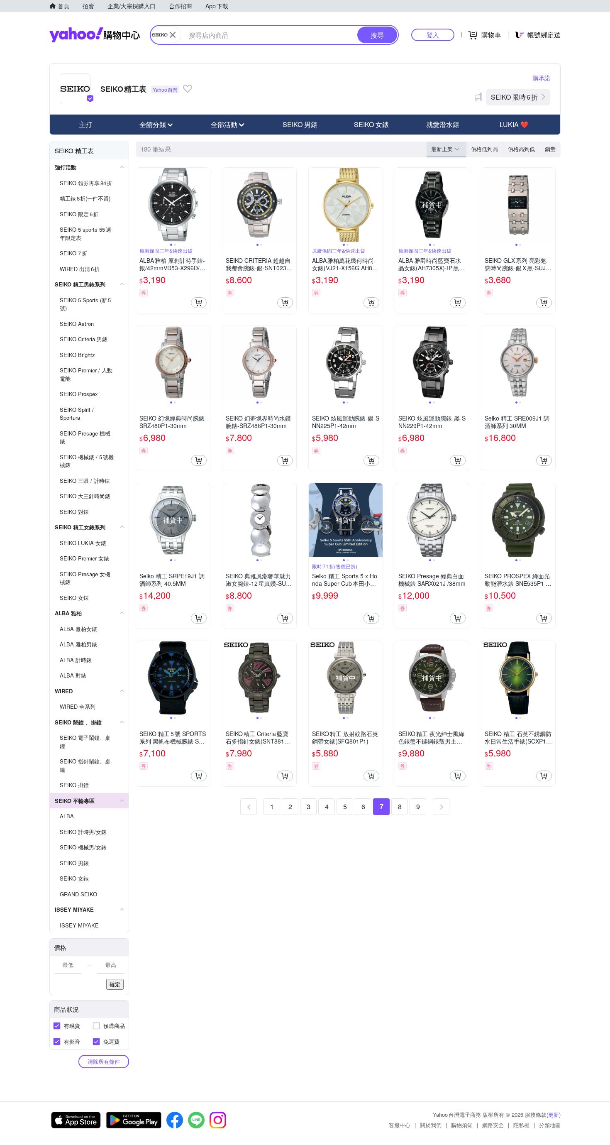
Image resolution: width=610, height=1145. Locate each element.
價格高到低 (521, 149)
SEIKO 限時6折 (514, 97)
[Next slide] (204, 204)
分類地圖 (550, 1125)
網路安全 (493, 1125)
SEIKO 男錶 (300, 124)
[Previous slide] (141, 204)
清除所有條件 (104, 1061)
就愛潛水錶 (442, 124)
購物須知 (462, 1125)
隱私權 (521, 1125)
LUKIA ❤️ (514, 124)
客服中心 (399, 1125)
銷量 (550, 149)
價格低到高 (484, 149)
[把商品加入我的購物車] (199, 302)
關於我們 (431, 1125)
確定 (115, 984)
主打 (85, 124)
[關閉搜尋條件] (173, 35)
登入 (433, 34)
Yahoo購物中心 (94, 35)
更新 (553, 1114)
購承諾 (541, 77)
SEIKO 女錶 (371, 124)
